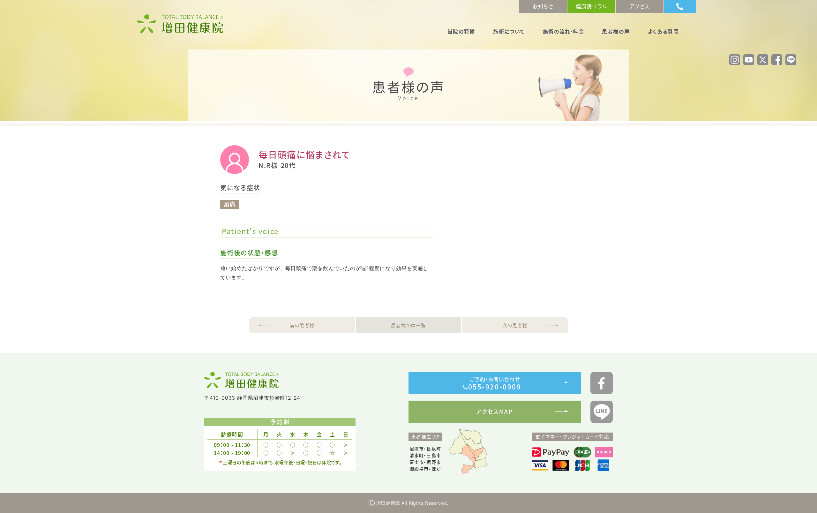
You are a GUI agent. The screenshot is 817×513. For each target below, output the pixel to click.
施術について (509, 32)
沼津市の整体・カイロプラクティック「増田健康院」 (180, 24)
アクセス (639, 6)
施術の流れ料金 (563, 32)
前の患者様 (302, 325)
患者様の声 (616, 32)
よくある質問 (663, 32)
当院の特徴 (461, 32)
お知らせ (543, 6)
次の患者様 (515, 325)
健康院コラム (591, 6)
